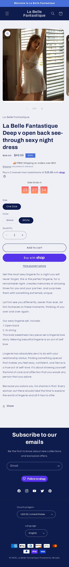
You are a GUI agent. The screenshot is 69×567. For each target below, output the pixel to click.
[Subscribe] (58, 466)
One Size (11, 206)
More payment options (34, 266)
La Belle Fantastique (28, 558)
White (26, 220)
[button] (7, 13)
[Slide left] (27, 108)
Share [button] (10, 406)
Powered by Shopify (50, 558)
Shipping (7, 166)
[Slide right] (42, 108)
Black (11, 221)
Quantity (7, 228)
